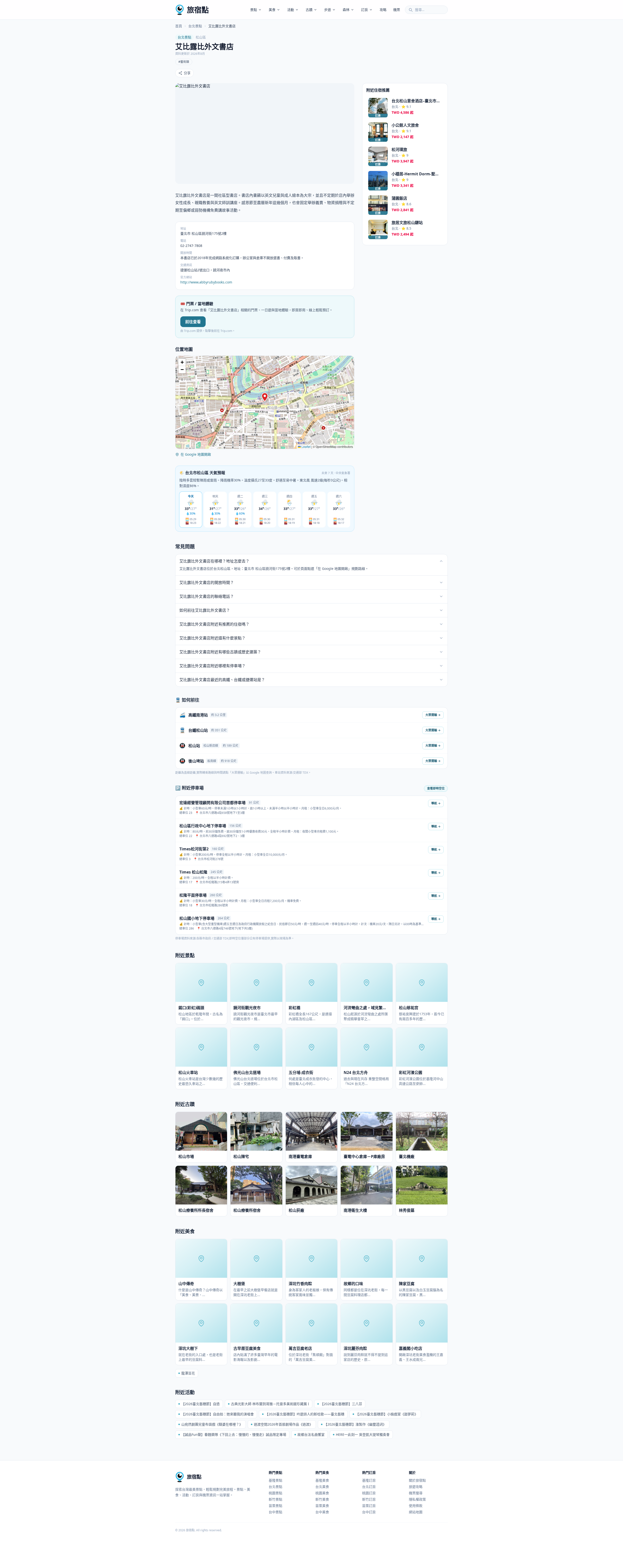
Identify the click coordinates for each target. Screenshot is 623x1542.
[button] (265, 397)
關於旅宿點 (417, 1480)
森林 (346, 9)
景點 (253, 9)
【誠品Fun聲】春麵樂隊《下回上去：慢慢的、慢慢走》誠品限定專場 (233, 1434)
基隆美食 (322, 1480)
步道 (327, 9)
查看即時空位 (436, 788)
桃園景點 (275, 1493)
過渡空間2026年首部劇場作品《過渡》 (283, 1424)
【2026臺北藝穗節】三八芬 (341, 1403)
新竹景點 (275, 1499)
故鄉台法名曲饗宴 (311, 1434)
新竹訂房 (369, 1499)
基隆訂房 (369, 1480)
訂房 (364, 9)
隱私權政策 (417, 1499)
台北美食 (322, 1486)
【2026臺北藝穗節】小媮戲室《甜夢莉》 (387, 1414)
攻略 (383, 9)
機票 (396, 9)
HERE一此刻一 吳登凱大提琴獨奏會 (363, 1434)
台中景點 (275, 1512)
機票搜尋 (415, 1493)
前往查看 (193, 321)
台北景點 (195, 26)
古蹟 (309, 9)
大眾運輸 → (432, 715)
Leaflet (306, 446)
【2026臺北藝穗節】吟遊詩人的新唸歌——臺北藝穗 (304, 1414)
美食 (272, 9)
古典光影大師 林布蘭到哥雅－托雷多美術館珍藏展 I (270, 1403)
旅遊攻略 (415, 1486)
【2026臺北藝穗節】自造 (200, 1403)
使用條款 (415, 1505)
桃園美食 (322, 1493)
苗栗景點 (275, 1505)
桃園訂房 (369, 1493)
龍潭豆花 (188, 1373)
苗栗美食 (322, 1505)
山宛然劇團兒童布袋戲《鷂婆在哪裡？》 (212, 1424)
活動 (290, 9)
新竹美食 (322, 1499)
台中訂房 (369, 1512)
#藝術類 (183, 62)
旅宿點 (198, 10)
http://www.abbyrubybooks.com (206, 282)
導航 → (435, 803)
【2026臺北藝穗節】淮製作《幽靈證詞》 (355, 1424)
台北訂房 (369, 1486)
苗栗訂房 (369, 1505)
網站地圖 (415, 1512)
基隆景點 (275, 1480)
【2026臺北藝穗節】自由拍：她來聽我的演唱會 (217, 1414)
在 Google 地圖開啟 (196, 454)
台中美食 (322, 1512)
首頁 (178, 26)
